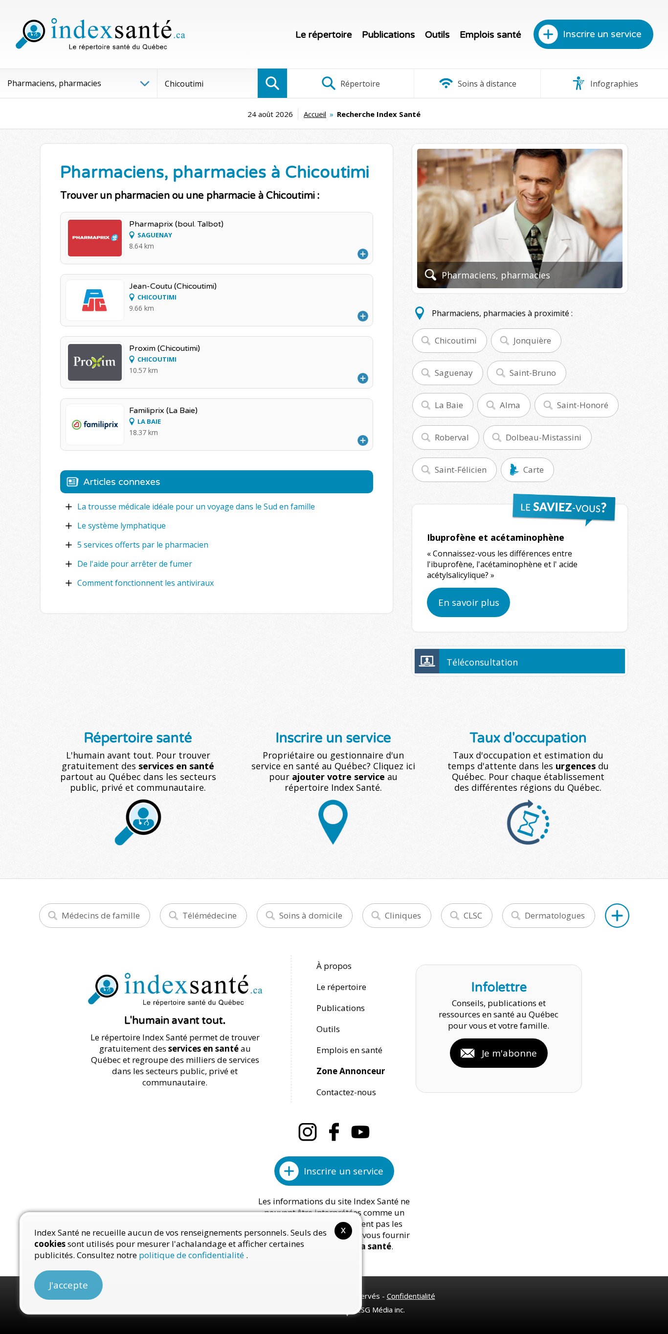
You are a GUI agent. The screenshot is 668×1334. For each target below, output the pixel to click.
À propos (334, 965)
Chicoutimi (456, 340)
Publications (388, 34)
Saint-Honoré (582, 405)
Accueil (315, 114)
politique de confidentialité (192, 1255)
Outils (437, 34)
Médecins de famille (101, 915)
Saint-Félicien (461, 469)
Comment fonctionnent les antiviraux (145, 582)
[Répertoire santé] (617, 915)
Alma (510, 405)
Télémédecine (209, 915)
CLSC (473, 915)
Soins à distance (486, 83)
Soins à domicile (310, 915)
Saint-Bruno (533, 372)
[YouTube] (360, 1132)
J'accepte (68, 1285)
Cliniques (403, 915)
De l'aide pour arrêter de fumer (134, 563)
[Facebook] (334, 1132)
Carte (533, 469)
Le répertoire (323, 34)
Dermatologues (555, 915)
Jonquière (532, 340)
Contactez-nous (346, 1092)
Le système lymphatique (121, 525)
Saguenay (454, 372)
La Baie (449, 405)
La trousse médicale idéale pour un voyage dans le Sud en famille (196, 506)
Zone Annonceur (350, 1071)
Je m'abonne (509, 1053)
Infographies (613, 83)
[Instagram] (307, 1132)
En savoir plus (468, 602)
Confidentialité (411, 1296)
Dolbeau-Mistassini (543, 437)
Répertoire (359, 83)
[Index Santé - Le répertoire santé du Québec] (100, 34)
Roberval (452, 437)
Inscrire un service (602, 34)
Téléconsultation (482, 662)
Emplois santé (490, 34)
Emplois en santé (349, 1050)
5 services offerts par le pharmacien (142, 544)
